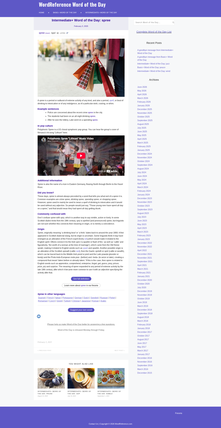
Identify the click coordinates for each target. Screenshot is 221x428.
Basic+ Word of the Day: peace (151, 67)
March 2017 (142, 351)
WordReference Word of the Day (72, 4)
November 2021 (144, 258)
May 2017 (141, 347)
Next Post (119, 350)
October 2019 (143, 299)
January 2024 (143, 195)
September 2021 (144, 261)
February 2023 (144, 235)
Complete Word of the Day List (154, 31)
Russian (104, 298)
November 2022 (144, 247)
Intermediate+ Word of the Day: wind (153, 71)
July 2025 (141, 128)
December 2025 (144, 109)
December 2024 (144, 154)
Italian (58, 298)
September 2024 (144, 165)
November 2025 (144, 113)
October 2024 (143, 161)
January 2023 (143, 239)
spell (111, 100)
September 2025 (144, 120)
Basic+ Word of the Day (65, 13)
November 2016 (144, 362)
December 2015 (144, 373)
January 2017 (143, 354)
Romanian (42, 301)
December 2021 (144, 254)
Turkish (67, 301)
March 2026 (142, 98)
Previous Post (44, 350)
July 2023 (141, 217)
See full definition (81, 279)
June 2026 (142, 87)
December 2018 (144, 310)
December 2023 (144, 198)
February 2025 (144, 146)
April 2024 (142, 183)
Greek (59, 301)
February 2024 (144, 191)
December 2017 (144, 332)
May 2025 (141, 135)
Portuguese (67, 298)
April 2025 (142, 139)
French (50, 298)
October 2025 (143, 117)
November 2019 (144, 295)
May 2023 (141, 224)
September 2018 (144, 313)
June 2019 (142, 302)
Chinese (76, 301)
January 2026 (143, 105)
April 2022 (142, 250)
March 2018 (142, 321)
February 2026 (144, 102)
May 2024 (141, 180)
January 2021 (143, 276)
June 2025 (142, 131)
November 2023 (144, 202)
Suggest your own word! (81, 310)
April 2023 (142, 228)
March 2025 (142, 143)
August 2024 (143, 169)
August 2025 (143, 124)
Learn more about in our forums (81, 285)
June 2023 (142, 221)
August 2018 (143, 317)
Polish (112, 298)
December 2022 (144, 243)
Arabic (103, 301)
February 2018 (144, 325)
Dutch (86, 298)
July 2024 (141, 172)
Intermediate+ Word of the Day (101, 13)
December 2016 (144, 358)
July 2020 (141, 287)
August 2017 (143, 339)
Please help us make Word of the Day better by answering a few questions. (81, 324)
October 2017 (143, 336)
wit (85, 239)
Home (41, 13)
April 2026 (142, 94)
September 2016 (144, 365)
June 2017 (142, 343)
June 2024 (142, 176)
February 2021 (144, 273)
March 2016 (142, 369)
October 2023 (143, 206)
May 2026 (141, 91)
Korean (95, 301)
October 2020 (143, 284)
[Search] (173, 22)
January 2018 (143, 328)
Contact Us (93, 424)
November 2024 (144, 157)
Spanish (42, 298)
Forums (178, 413)
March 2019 (142, 306)
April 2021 (142, 265)
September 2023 (144, 209)
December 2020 (144, 280)
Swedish (94, 298)
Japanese (85, 301)
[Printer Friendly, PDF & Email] (39, 317)
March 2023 (142, 232)
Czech (52, 301)
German (78, 298)
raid (77, 251)
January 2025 (143, 150)
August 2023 (143, 213)
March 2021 (142, 269)
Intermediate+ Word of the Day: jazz (153, 64)
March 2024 (142, 187)
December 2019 (144, 291)
